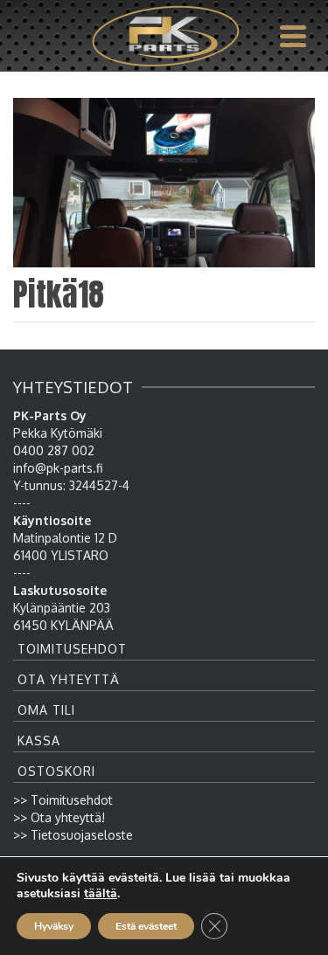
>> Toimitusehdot (63, 799)
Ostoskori (56, 771)
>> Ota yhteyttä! (59, 817)
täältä (100, 894)
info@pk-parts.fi (57, 467)
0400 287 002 (53, 450)
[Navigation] (293, 36)
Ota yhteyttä (68, 679)
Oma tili (46, 709)
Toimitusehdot (72, 648)
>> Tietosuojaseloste (73, 834)
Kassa (38, 740)
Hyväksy (53, 926)
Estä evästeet (146, 926)
